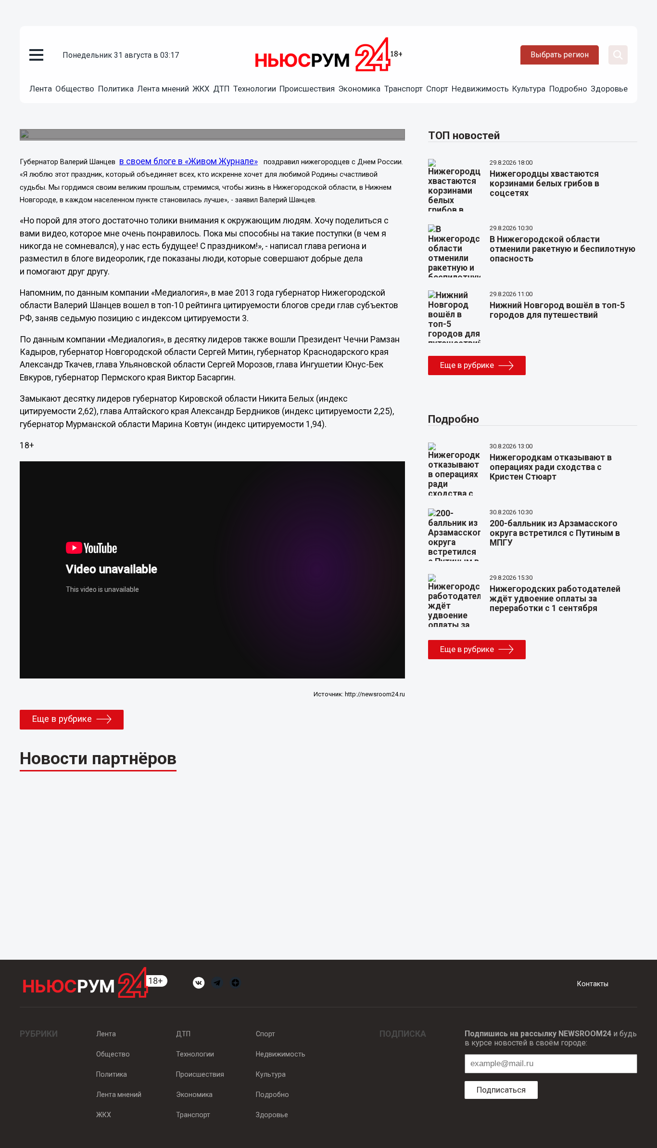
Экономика (359, 88)
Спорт (437, 88)
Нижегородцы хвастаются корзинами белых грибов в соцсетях (544, 183)
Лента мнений (163, 88)
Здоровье (609, 88)
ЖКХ (201, 88)
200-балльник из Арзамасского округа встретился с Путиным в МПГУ (555, 533)
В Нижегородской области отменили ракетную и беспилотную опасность (562, 249)
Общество (74, 88)
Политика (116, 88)
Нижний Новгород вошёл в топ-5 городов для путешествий (557, 310)
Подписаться (501, 1090)
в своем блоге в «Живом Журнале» (188, 161)
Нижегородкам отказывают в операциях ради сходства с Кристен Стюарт (551, 467)
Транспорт (403, 88)
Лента (40, 88)
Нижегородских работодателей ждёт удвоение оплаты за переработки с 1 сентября (555, 598)
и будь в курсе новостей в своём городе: (551, 1038)
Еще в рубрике (62, 719)
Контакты (592, 984)
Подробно (568, 88)
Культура (528, 88)
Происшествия (307, 88)
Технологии (254, 88)
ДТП (221, 88)
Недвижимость (480, 88)
